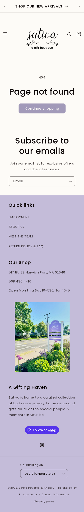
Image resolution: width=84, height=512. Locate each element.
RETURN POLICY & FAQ (26, 246)
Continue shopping (42, 108)
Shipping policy (44, 501)
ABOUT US (16, 227)
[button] (5, 34)
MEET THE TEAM (21, 236)
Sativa (23, 487)
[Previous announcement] (4, 6)
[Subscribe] (70, 181)
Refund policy (67, 487)
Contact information (55, 494)
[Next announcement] (79, 6)
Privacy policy (28, 494)
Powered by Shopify (41, 487)
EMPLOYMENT (19, 217)
